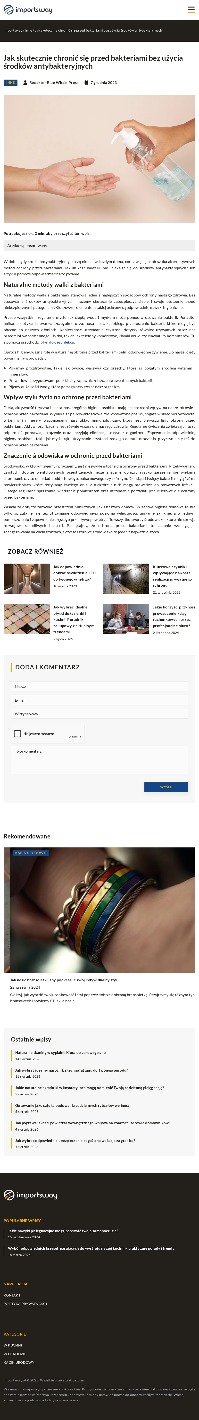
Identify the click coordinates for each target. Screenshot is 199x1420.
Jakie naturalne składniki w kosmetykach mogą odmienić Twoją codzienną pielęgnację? (89, 1087)
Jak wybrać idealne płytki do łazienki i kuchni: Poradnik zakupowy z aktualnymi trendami (74, 619)
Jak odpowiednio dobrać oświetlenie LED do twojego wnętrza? (74, 572)
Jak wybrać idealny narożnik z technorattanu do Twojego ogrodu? (71, 1070)
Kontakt (12, 1295)
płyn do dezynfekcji (57, 342)
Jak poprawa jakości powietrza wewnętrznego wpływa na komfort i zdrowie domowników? (92, 1123)
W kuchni (13, 1345)
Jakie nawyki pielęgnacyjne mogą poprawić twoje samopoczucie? (63, 1231)
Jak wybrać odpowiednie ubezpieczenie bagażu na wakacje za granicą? (75, 1140)
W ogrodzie (15, 1354)
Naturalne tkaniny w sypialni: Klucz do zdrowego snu (60, 1052)
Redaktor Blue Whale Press (54, 82)
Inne (10, 82)
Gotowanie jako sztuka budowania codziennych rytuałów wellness (72, 1105)
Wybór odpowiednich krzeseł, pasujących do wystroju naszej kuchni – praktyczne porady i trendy (91, 1248)
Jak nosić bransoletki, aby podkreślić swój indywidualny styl (57, 979)
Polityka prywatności (25, 1304)
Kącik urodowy (19, 1362)
